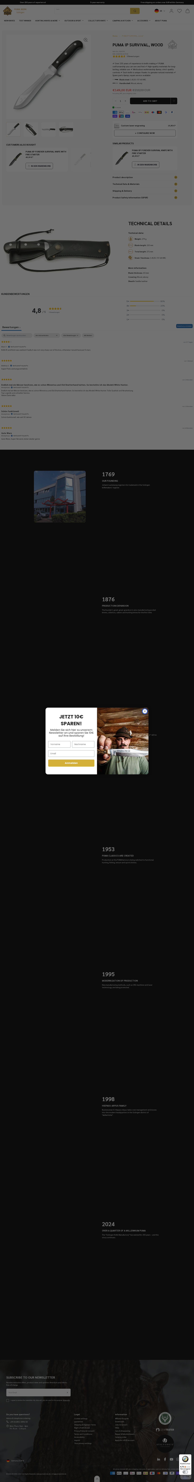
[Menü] (189, 1456)
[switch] (185, 1472)
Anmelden (71, 763)
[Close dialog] (145, 711)
